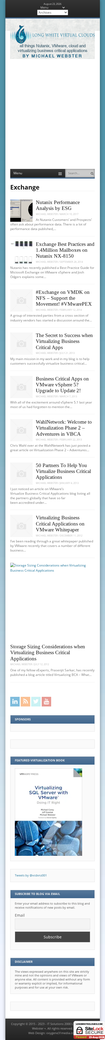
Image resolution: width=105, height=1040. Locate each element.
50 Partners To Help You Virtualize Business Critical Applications (63, 471)
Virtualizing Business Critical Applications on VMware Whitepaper (60, 523)
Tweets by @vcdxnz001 (31, 875)
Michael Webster (47, 214)
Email (20, 915)
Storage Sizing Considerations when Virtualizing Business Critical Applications (47, 652)
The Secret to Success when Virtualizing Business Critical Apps (64, 341)
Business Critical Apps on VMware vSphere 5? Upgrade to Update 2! (62, 384)
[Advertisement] (52, 114)
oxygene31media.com (61, 1033)
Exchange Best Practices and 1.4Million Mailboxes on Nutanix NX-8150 (65, 250)
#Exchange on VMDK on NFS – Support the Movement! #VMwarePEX (64, 298)
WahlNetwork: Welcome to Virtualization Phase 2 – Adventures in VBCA (64, 427)
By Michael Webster (52, 56)
